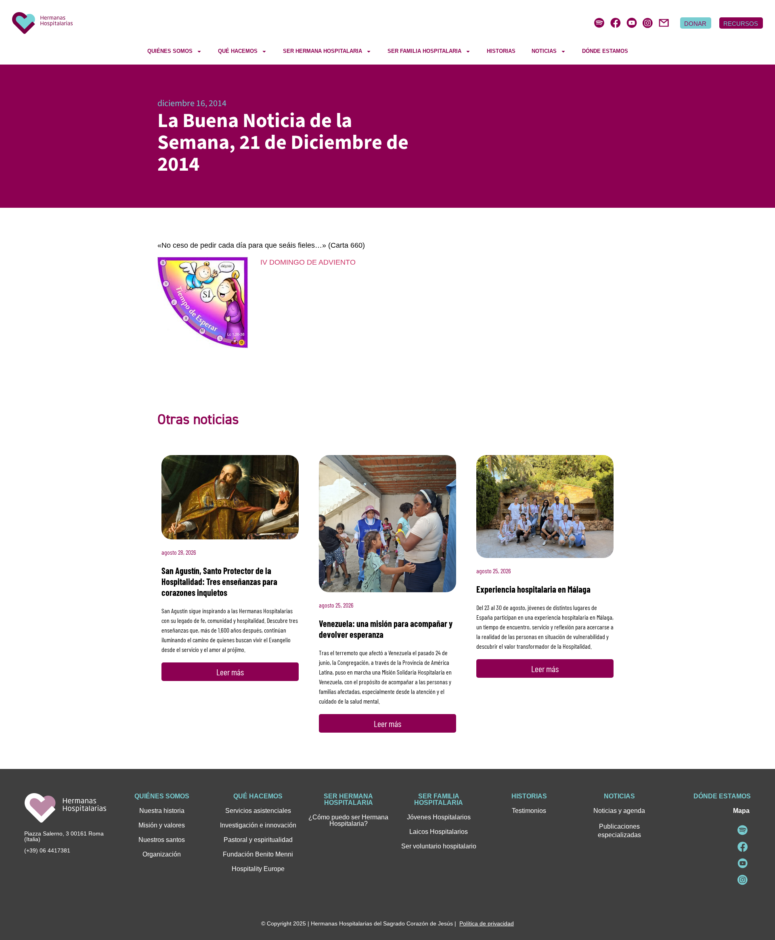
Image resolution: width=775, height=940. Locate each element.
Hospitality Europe (258, 868)
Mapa (741, 810)
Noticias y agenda (619, 810)
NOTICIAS (544, 51)
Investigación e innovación (258, 825)
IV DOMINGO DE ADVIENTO (308, 262)
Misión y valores (161, 825)
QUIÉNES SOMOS (170, 51)
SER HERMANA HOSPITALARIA (322, 51)
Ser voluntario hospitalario (438, 846)
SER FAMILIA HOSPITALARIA (424, 51)
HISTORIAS (501, 51)
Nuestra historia (161, 810)
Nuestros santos (161, 839)
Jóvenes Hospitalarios (439, 817)
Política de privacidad (486, 923)
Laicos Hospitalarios (438, 831)
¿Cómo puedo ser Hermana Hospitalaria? (348, 820)
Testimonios (529, 810)
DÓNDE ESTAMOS (605, 51)
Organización (161, 854)
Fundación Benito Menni (258, 854)
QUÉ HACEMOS (238, 51)
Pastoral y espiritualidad (258, 839)
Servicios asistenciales (258, 810)
